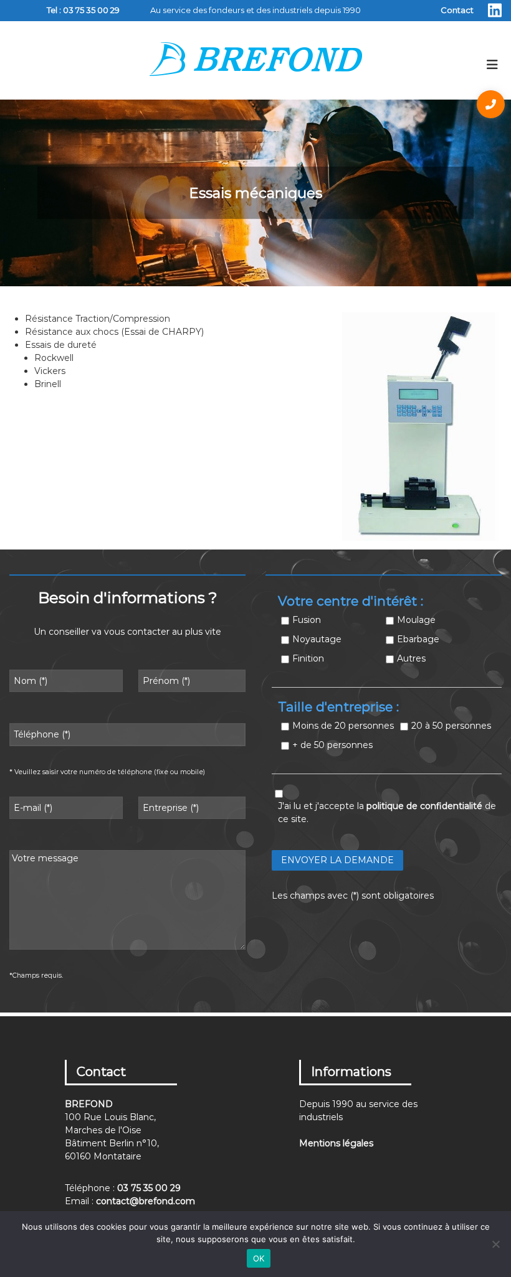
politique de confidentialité (424, 806)
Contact (457, 10)
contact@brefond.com (145, 1201)
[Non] (495, 1244)
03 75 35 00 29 (91, 10)
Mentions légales (336, 1143)
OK (259, 1258)
